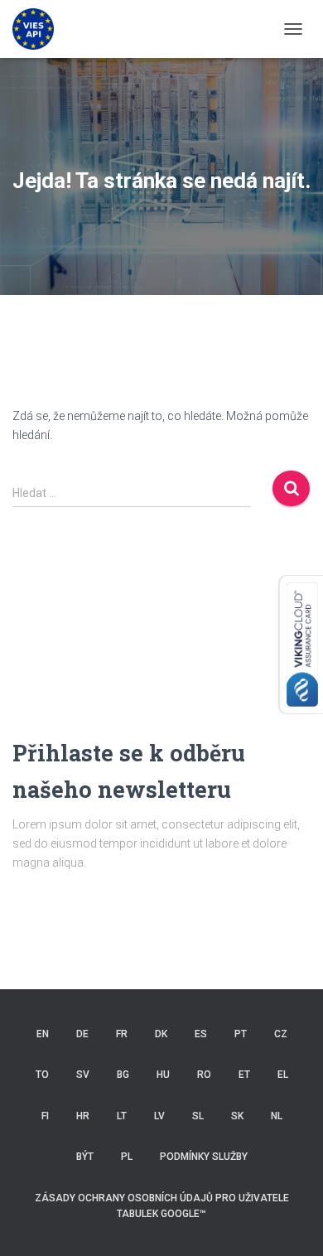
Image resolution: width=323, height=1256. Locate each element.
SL (198, 1116)
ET (244, 1074)
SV (82, 1074)
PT (240, 1034)
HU (163, 1074)
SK (237, 1116)
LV (159, 1116)
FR (122, 1034)
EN (42, 1034)
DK (161, 1034)
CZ (280, 1034)
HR (82, 1116)
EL (282, 1074)
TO (42, 1074)
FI (45, 1116)
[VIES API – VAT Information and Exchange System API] (39, 29)
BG (123, 1074)
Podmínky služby (204, 1156)
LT (122, 1116)
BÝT (85, 1156)
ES (201, 1034)
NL (276, 1116)
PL (127, 1156)
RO (204, 1074)
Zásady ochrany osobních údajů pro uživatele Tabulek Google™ (162, 1206)
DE (82, 1034)
